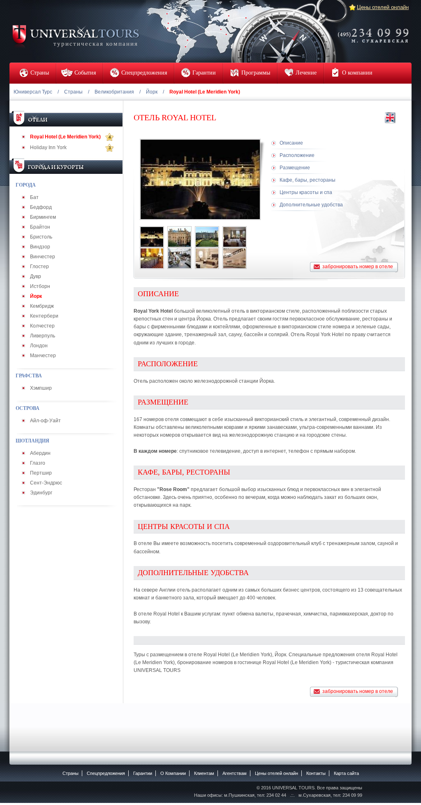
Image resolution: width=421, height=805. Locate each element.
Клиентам (204, 773)
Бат (34, 197)
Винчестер (42, 257)
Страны (73, 92)
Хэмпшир (41, 388)
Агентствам (234, 773)
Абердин (40, 453)
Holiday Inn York (48, 147)
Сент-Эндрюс (46, 483)
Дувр (35, 276)
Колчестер (42, 326)
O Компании (173, 773)
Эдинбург (41, 493)
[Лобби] (234, 258)
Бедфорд (41, 207)
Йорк (151, 92)
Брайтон (40, 227)
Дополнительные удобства (311, 205)
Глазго (37, 463)
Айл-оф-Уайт (45, 421)
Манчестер (43, 355)
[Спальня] (234, 237)
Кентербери (44, 316)
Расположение (297, 155)
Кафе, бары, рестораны (307, 180)
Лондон (39, 346)
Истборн (40, 286)
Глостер (39, 266)
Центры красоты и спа (306, 192)
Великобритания (114, 92)
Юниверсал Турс (33, 92)
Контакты (316, 773)
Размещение (295, 168)
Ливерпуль (42, 336)
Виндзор (40, 247)
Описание (291, 143)
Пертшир (41, 473)
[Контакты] (375, 30)
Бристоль (41, 237)
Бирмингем (43, 217)
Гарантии (142, 773)
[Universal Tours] (75, 36)
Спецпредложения (106, 773)
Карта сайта (346, 773)
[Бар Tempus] (179, 258)
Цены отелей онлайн (383, 7)
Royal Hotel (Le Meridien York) (65, 137)
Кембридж (42, 306)
